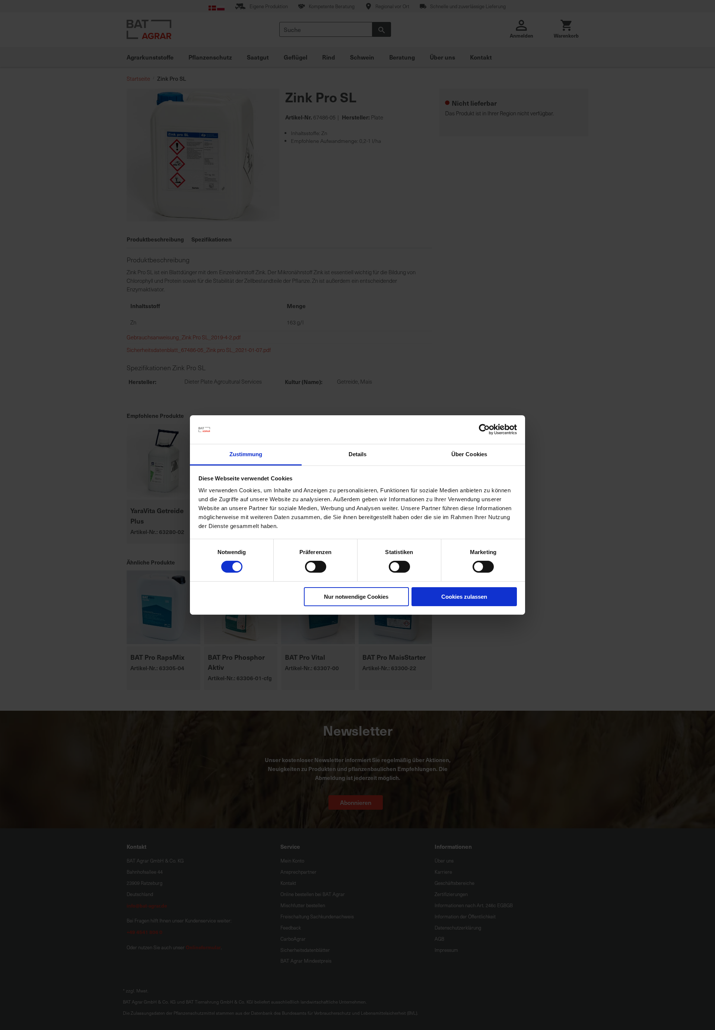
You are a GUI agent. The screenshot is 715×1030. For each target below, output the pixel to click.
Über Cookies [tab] (469, 454)
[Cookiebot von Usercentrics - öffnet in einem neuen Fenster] (484, 429)
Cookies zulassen (464, 597)
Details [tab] (358, 454)
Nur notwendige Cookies (356, 597)
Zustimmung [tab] (246, 454)
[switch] (315, 567)
